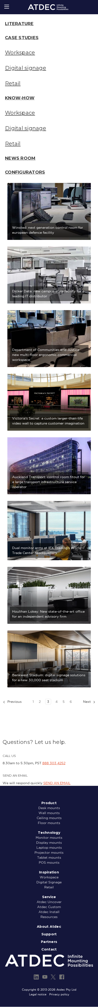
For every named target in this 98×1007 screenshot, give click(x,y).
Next (87, 702)
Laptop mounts (49, 847)
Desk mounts (49, 808)
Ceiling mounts (49, 818)
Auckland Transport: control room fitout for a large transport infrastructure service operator (48, 482)
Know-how (19, 98)
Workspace (20, 52)
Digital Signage (49, 882)
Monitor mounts (49, 837)
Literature (19, 23)
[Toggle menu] (6, 6)
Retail (13, 83)
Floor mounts (49, 823)
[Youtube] (44, 976)
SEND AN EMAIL (57, 783)
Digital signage (25, 68)
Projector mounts (49, 852)
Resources (49, 917)
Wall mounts (49, 813)
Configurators (25, 172)
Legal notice (37, 994)
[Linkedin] (36, 976)
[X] (53, 976)
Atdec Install (49, 912)
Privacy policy (59, 994)
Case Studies (22, 37)
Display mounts (49, 842)
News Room (20, 158)
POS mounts (49, 862)
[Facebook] (61, 976)
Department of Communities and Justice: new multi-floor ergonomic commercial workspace (46, 355)
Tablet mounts (49, 857)
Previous (14, 702)
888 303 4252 (53, 763)
